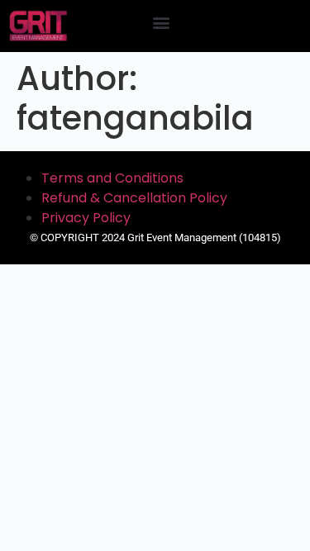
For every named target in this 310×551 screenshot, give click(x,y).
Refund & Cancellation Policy (134, 197)
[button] (160, 22)
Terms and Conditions (112, 178)
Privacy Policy (86, 217)
